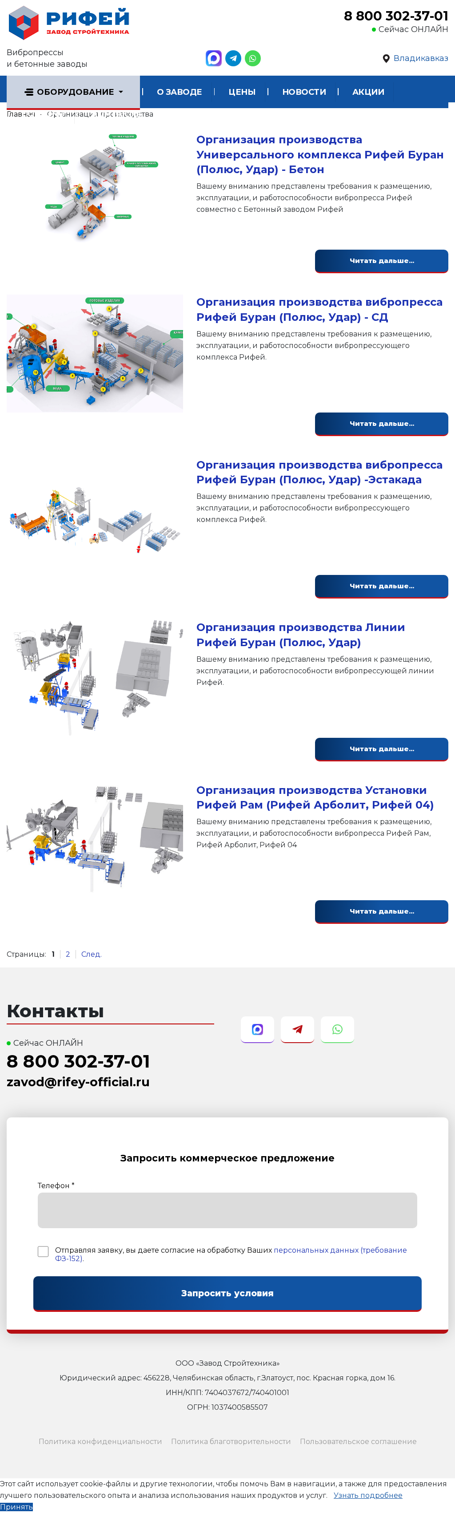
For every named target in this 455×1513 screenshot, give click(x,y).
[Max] (214, 58)
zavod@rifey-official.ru (78, 1082)
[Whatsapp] (253, 58)
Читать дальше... (382, 260)
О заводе (179, 92)
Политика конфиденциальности (100, 1441)
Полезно (43, 114)
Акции (368, 92)
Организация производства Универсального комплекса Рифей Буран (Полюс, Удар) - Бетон (320, 154)
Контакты (116, 114)
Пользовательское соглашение (358, 1441)
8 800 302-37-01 (396, 16)
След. (91, 954)
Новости (304, 92)
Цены (241, 92)
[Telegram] (233, 58)
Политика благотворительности (231, 1441)
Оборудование (75, 92)
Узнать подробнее (368, 1495)
